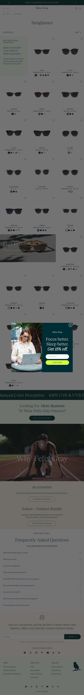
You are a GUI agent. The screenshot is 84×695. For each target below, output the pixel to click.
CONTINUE (57, 362)
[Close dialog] (70, 325)
